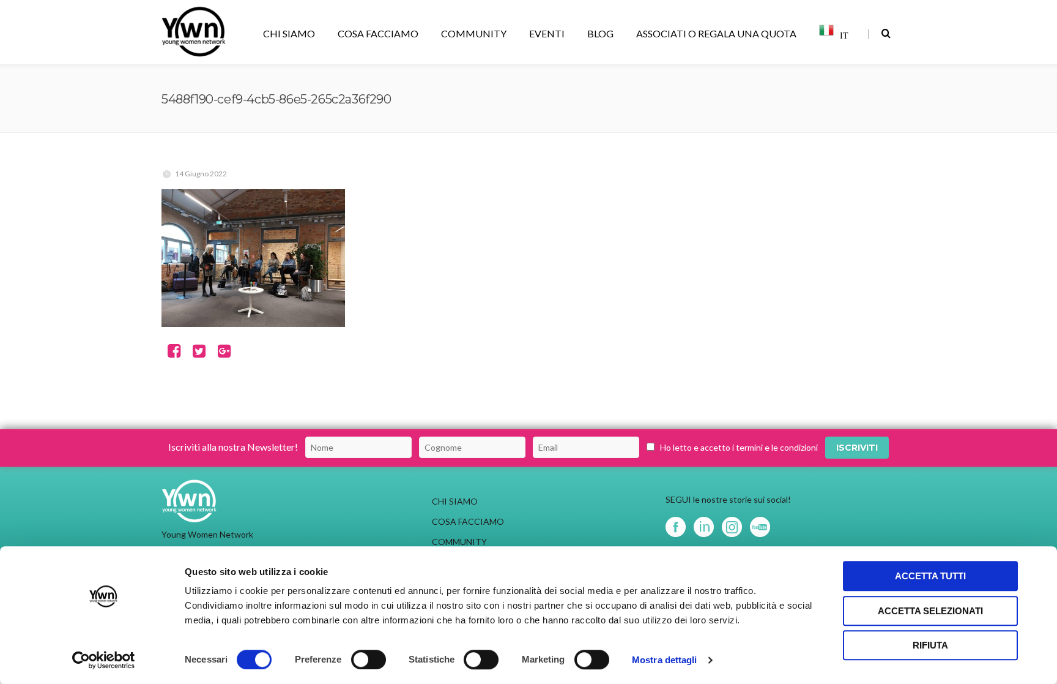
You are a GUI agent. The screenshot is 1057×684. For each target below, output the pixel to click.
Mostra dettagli (664, 660)
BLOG (600, 33)
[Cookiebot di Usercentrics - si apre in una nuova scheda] (103, 660)
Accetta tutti (930, 576)
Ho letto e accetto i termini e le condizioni (739, 447)
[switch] (368, 659)
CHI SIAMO (289, 33)
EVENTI (547, 33)
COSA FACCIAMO (378, 33)
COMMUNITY (473, 33)
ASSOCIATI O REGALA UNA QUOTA (716, 33)
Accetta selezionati (930, 611)
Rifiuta (930, 645)
